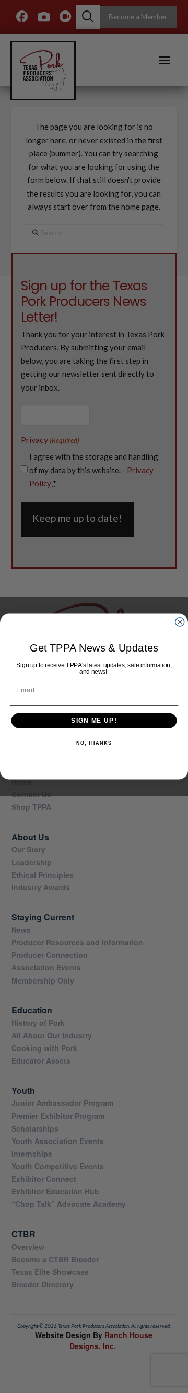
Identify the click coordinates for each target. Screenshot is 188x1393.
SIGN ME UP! (93, 720)
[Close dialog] (179, 622)
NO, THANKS (94, 743)
